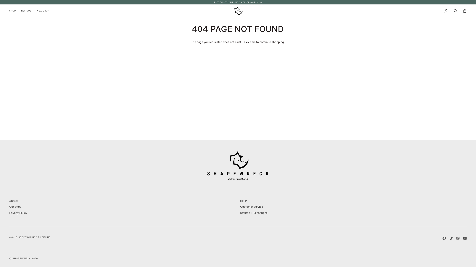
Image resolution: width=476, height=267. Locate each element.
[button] (13, 10)
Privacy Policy (18, 212)
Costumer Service (251, 206)
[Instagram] (458, 238)
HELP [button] (243, 201)
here (252, 42)
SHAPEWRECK (21, 258)
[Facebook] (444, 238)
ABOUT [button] (13, 201)
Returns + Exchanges (254, 212)
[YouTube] (465, 238)
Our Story (15, 206)
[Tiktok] (451, 238)
